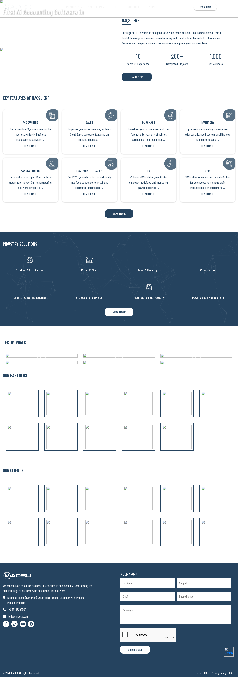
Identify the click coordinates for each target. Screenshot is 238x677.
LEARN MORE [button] (136, 77)
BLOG (115, 7)
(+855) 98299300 (17, 609)
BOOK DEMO (205, 7)
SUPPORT (133, 7)
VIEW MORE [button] (119, 213)
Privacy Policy (219, 673)
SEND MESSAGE (135, 649)
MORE (152, 7)
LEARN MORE (30, 146)
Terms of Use (202, 673)
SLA (230, 673)
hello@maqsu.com (18, 616)
